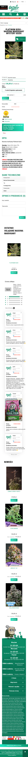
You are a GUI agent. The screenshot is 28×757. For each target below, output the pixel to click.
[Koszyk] (24, 14)
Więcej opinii (14, 454)
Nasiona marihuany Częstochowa (16, 712)
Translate (10, 25)
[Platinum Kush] (14, 50)
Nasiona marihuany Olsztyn (7, 724)
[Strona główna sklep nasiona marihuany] (14, 8)
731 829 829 (10, 127)
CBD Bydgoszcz (17, 700)
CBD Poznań (4, 703)
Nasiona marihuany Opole (10, 731)
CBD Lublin (23, 698)
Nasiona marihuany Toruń (18, 726)
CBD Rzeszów (5, 701)
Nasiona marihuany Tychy (7, 728)
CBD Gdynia (17, 701)
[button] (3, 14)
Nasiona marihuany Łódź (18, 706)
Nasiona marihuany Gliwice (7, 726)
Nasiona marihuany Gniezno (7, 715)
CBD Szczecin (10, 700)
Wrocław (5, 127)
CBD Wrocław (11, 698)
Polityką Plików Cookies (10, 752)
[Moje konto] (17, 14)
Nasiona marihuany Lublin (13, 720)
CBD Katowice (11, 701)
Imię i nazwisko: (5, 200)
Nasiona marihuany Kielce (18, 724)
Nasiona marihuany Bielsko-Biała (8, 729)
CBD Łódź (23, 700)
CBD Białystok (23, 701)
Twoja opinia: (5, 206)
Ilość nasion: (3, 86)
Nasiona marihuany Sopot (19, 715)
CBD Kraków (17, 698)
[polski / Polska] (17, 2)
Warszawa (5, 128)
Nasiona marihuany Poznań (7, 707)
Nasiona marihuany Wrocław (16, 704)
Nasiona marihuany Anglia (11, 718)
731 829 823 (11, 128)
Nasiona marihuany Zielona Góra (8, 717)
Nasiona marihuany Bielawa (7, 714)
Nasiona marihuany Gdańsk (18, 707)
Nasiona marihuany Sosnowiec (17, 723)
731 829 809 (10, 129)
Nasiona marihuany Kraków (7, 706)
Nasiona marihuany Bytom (19, 714)
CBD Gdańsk (4, 700)
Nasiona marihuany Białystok (12, 710)
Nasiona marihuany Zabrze (18, 728)
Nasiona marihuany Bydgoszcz (8, 709)
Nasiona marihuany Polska (13, 703)
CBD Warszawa (5, 698)
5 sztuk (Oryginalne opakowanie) (13, 90)
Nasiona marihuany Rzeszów (15, 721)
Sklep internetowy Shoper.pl (14, 748)
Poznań (5, 129)
